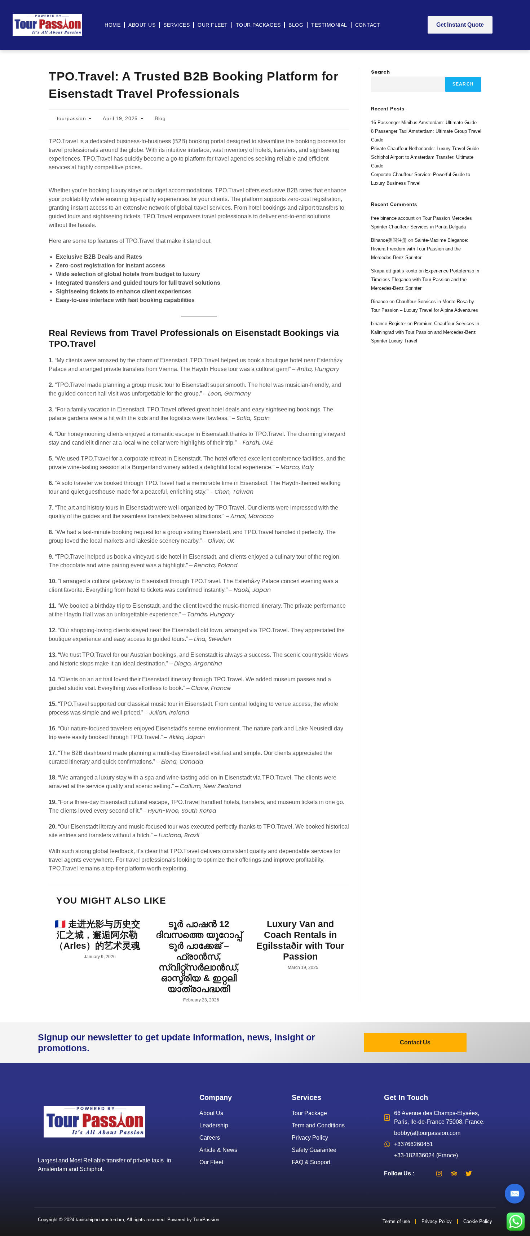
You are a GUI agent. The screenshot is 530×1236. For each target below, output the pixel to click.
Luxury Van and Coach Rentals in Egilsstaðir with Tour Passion (300, 940)
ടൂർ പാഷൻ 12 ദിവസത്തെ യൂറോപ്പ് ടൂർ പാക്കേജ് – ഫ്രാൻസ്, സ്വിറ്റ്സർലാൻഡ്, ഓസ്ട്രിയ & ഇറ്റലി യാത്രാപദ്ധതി (199, 956)
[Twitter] (468, 1173)
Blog (295, 25)
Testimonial (329, 25)
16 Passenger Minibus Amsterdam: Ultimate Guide (424, 122)
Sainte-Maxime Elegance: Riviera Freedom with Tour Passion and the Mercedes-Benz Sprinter (419, 248)
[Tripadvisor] (453, 1173)
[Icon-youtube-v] (483, 1173)
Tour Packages (258, 25)
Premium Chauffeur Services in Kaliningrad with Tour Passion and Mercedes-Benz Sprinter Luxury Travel (425, 332)
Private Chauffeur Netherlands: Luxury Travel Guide (425, 148)
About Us (141, 25)
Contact (368, 25)
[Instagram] (439, 1173)
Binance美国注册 (389, 240)
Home (112, 25)
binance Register (388, 323)
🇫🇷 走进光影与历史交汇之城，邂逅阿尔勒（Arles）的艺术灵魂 (97, 935)
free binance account (393, 218)
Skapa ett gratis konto (394, 271)
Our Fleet (213, 25)
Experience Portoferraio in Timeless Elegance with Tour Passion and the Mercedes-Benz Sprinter (425, 279)
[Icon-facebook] (424, 1173)
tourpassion (71, 118)
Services (176, 25)
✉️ (515, 1193)
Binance (379, 301)
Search (380, 72)
